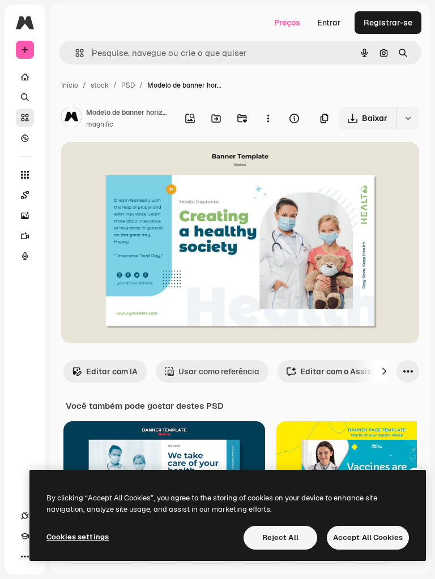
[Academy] (25, 536)
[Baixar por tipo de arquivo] (407, 118)
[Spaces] (25, 195)
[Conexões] (25, 516)
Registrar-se (388, 23)
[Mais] (25, 556)
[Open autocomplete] (75, 53)
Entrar (329, 23)
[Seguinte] (384, 371)
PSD (128, 85)
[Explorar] (25, 138)
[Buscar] (25, 97)
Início (69, 85)
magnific (99, 124)
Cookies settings (77, 537)
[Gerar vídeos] (25, 236)
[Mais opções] (268, 118)
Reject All (280, 537)
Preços (287, 23)
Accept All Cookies (368, 537)
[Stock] (25, 118)
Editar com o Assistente (345, 371)
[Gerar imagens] (25, 215)
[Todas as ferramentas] (25, 175)
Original (134, 163)
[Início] (25, 77)
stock (100, 85)
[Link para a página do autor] (71, 119)
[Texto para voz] (25, 256)
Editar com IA (112, 371)
